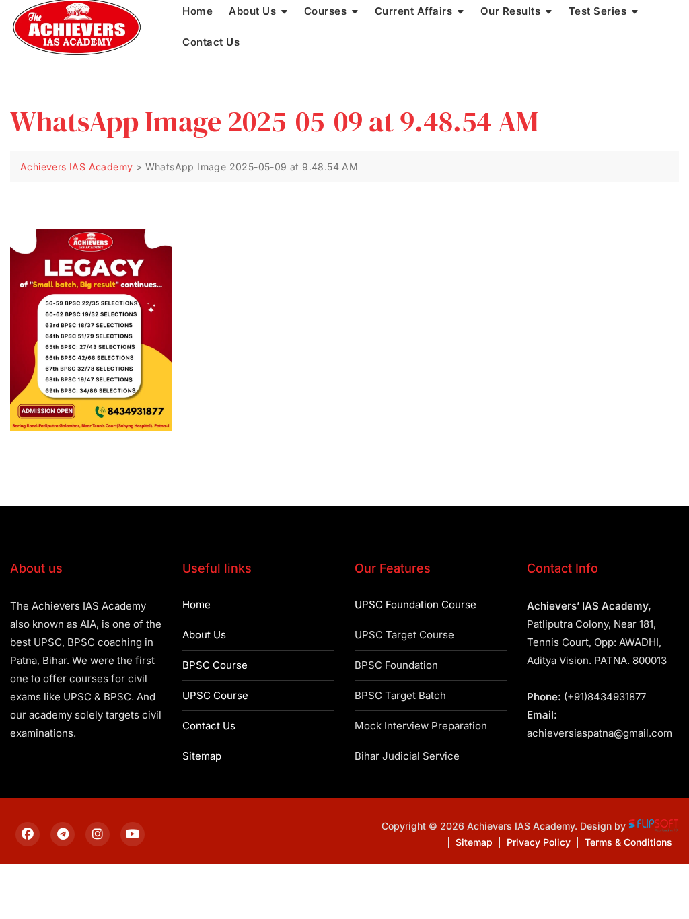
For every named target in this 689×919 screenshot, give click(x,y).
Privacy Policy (539, 842)
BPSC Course (215, 665)
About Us (204, 634)
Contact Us (211, 42)
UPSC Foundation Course (415, 604)
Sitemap (201, 755)
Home (196, 604)
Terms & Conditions (628, 842)
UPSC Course (215, 695)
